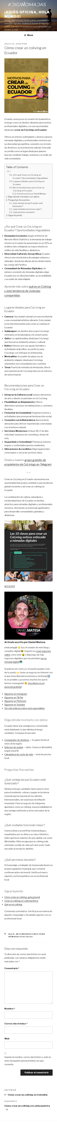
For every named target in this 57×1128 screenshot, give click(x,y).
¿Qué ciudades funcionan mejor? (27, 209)
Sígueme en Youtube (14, 704)
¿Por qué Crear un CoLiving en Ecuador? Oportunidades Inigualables (30, 176)
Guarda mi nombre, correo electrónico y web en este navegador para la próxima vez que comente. (27, 1061)
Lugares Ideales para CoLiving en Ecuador (29, 183)
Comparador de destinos (16, 740)
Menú (30, 35)
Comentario (11, 968)
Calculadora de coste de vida (18, 754)
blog (11, 934)
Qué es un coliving (13, 904)
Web (7, 1038)
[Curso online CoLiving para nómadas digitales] (28, 550)
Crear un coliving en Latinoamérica (21, 901)
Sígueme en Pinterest (15, 701)
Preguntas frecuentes (19, 200)
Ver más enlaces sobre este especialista (24, 708)
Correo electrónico (15, 1023)
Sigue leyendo (15, 215)
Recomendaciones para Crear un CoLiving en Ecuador (28, 189)
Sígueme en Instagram (15, 694)
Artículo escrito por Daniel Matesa (31, 194)
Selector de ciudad (13, 747)
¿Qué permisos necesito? (24, 212)
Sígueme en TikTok (13, 697)
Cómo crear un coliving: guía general (22, 897)
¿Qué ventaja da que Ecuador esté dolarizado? (27, 204)
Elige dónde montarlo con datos (23, 196)
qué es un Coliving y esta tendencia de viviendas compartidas (27, 291)
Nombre (9, 1008)
